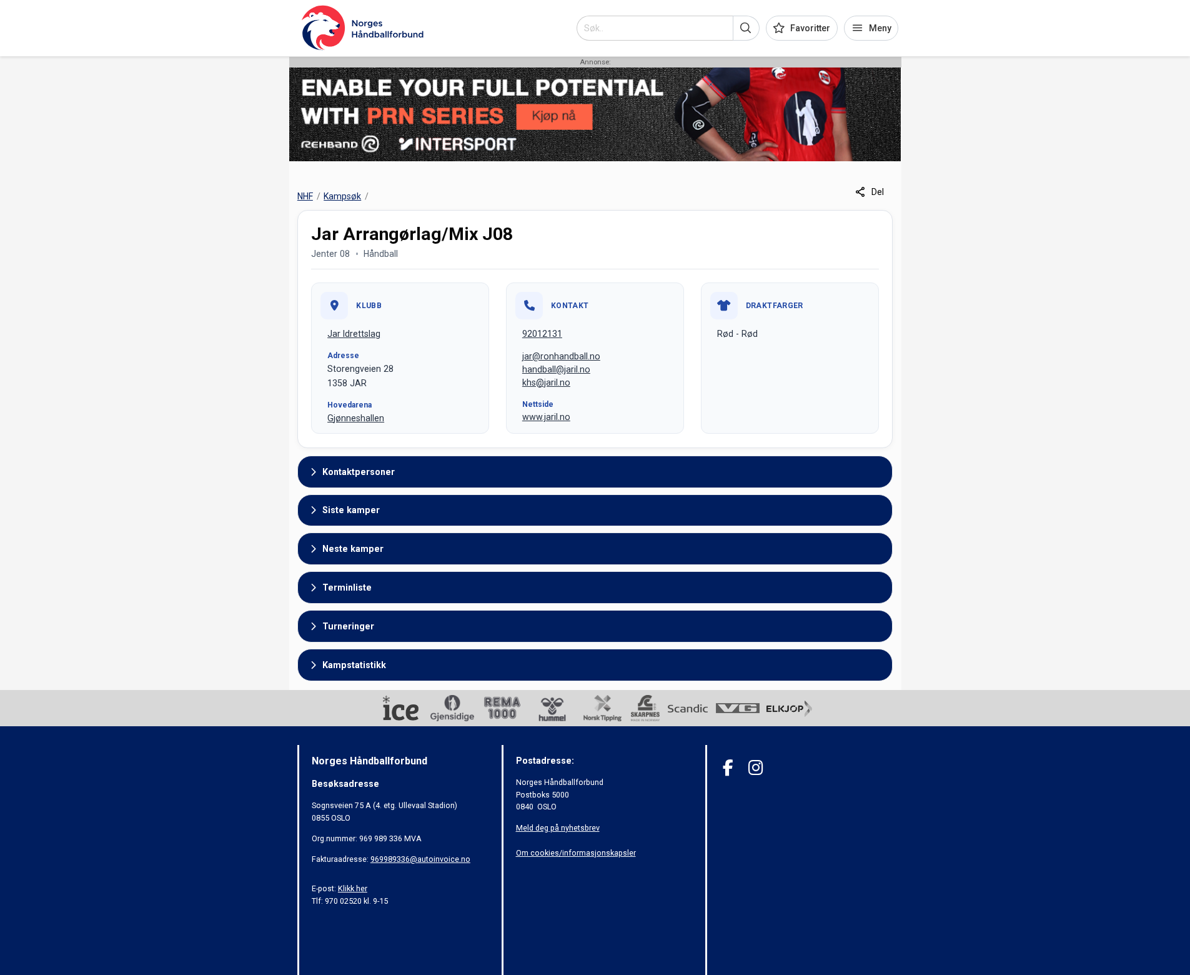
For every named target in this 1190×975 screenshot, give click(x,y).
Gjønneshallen (355, 418)
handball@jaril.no (556, 369)
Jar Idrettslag (353, 334)
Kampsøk (342, 196)
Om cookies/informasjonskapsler (576, 853)
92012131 (542, 334)
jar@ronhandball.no (561, 356)
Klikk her (352, 888)
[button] (746, 28)
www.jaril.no (546, 417)
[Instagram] (755, 767)
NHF (305, 196)
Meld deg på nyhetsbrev (558, 827)
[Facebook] (728, 767)
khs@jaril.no (546, 383)
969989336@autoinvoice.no (420, 859)
